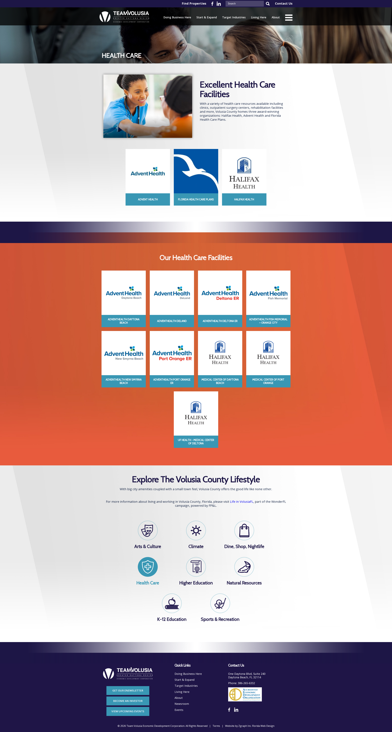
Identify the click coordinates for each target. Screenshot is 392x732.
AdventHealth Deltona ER (220, 321)
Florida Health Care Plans (196, 199)
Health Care (147, 583)
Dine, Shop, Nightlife (244, 546)
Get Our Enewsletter (127, 690)
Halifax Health (244, 199)
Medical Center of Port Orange (268, 381)
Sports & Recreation (220, 619)
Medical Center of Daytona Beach (220, 381)
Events (179, 710)
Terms (216, 726)
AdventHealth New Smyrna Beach (124, 381)
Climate (196, 546)
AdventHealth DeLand (172, 321)
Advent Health (148, 199)
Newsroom (182, 704)
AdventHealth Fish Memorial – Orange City (268, 321)
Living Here (258, 17)
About (276, 17)
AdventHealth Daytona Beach (123, 321)
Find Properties (194, 4)
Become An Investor (128, 701)
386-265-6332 (246, 683)
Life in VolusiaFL (241, 502)
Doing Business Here (177, 17)
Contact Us (283, 4)
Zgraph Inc (244, 726)
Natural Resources (244, 583)
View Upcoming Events (127, 711)
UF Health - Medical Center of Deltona (196, 441)
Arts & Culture (147, 546)
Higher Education (196, 583)
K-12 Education (172, 619)
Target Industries (234, 17)
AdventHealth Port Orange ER (171, 381)
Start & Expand (206, 17)
